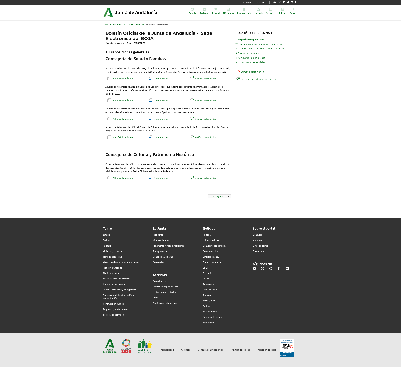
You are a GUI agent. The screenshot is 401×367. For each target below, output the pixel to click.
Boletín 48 (140, 24)
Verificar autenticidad (205, 78)
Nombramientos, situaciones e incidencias (259, 43)
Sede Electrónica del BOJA (114, 24)
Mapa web (261, 2)
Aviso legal (186, 349)
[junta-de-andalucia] (296, 2)
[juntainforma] (292, 2)
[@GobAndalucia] (274, 2)
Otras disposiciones (247, 53)
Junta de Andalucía (108, 12)
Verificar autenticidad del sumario (258, 79)
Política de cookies (241, 349)
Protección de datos (266, 349)
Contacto (247, 2)
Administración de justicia (250, 57)
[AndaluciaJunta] (288, 2)
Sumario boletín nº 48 (252, 71)
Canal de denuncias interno (211, 349)
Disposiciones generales (249, 39)
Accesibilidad (167, 349)
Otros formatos (161, 78)
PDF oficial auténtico (122, 78)
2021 (131, 24)
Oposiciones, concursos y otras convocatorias (261, 48)
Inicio (139, 12)
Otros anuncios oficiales (250, 62)
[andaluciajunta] (279, 2)
